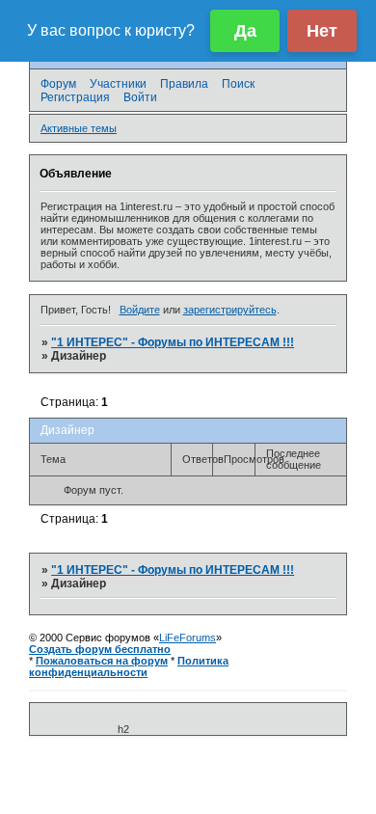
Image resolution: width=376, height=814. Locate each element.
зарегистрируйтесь (230, 309)
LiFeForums (187, 637)
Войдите (140, 309)
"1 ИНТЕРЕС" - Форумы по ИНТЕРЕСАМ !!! (172, 342)
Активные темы (78, 128)
